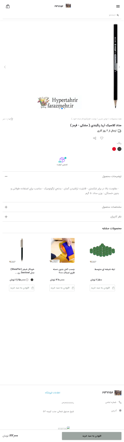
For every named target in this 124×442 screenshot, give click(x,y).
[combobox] (59, 15)
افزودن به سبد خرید (100, 288)
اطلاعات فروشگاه (52, 393)
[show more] (6, 176)
